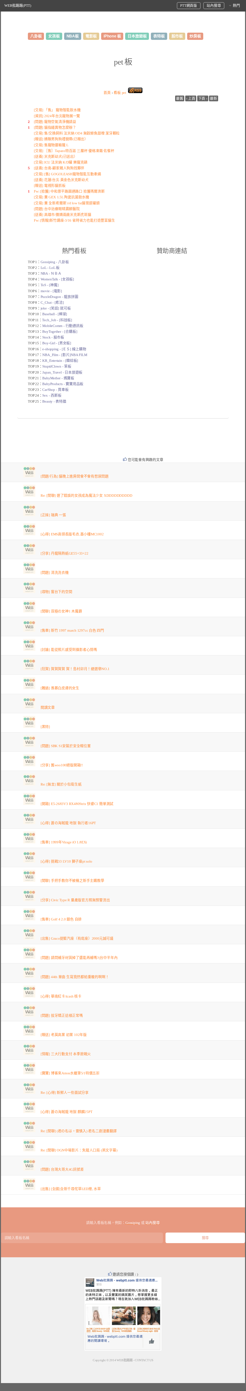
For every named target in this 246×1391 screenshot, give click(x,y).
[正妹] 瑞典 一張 (53, 515)
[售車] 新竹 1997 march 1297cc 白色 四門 (72, 630)
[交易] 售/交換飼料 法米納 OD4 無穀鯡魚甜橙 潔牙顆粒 (77, 133)
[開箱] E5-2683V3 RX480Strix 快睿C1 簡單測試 (77, 804)
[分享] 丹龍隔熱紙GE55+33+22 (64, 553)
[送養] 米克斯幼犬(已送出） (55, 156)
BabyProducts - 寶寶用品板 (62, 384)
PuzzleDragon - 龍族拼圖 (59, 297)
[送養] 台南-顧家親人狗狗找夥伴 (59, 168)
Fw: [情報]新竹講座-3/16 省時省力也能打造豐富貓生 (74, 220)
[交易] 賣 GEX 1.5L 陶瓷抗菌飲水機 (61, 197)
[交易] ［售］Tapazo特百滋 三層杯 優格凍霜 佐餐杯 (74, 151)
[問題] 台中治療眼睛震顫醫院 (57, 209)
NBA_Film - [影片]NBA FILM (64, 355)
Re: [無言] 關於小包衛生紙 (61, 784)
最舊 (179, 98)
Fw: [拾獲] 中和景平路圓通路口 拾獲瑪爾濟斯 (69, 191)
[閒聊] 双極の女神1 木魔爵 (61, 611)
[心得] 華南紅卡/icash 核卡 (61, 996)
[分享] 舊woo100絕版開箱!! (62, 765)
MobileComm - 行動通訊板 (62, 326)
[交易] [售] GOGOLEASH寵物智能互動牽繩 (67, 174)
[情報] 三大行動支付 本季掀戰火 (66, 1054)
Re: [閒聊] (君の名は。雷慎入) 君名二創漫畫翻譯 (79, 1131)
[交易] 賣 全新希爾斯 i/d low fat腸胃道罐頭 (67, 203)
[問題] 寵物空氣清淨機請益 (55, 122)
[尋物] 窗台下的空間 (56, 592)
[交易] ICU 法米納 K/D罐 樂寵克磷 (60, 162)
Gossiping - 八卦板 (55, 262)
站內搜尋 (214, 5)
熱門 (236, 5)
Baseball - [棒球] (54, 314)
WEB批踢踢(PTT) (17, 5)
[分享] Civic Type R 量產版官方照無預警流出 (75, 900)
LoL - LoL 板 (50, 268)
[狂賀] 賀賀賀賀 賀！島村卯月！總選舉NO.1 (75, 669)
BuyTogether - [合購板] (59, 331)
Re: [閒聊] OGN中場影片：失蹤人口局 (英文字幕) (79, 1150)
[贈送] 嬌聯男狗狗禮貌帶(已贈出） (61, 139)
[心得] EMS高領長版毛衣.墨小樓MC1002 (72, 534)
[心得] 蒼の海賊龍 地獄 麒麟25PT (66, 1112)
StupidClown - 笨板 (56, 366)
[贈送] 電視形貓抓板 (50, 185)
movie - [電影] (51, 291)
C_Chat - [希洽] (52, 302)
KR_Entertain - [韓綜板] (60, 361)
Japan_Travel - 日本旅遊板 (62, 372)
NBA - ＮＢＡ (51, 273)
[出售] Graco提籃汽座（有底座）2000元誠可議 (77, 938)
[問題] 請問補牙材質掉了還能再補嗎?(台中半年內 (79, 958)
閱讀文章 (48, 707)
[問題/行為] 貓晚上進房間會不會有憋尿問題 (75, 476)
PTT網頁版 (188, 5)
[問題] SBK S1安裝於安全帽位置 (66, 746)
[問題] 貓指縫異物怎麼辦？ (55, 127)
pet (120, 93)
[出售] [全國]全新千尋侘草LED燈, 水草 (71, 1189)
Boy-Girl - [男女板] (56, 343)
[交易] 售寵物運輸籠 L (51, 145)
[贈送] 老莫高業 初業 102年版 (64, 1035)
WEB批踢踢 (125, 1360)
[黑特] (45, 727)
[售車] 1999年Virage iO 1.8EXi (64, 842)
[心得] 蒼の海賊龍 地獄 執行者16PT (68, 823)
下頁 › (202, 98)
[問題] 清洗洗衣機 (55, 573)
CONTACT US (144, 1360)
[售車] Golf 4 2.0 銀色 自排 (61, 919)
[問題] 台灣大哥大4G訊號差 (62, 1169)
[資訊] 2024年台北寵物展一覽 (57, 116)
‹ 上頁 (190, 98)
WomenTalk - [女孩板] (57, 279)
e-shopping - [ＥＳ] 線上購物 (64, 349)
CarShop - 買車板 (55, 390)
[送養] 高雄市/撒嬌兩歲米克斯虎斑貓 (62, 215)
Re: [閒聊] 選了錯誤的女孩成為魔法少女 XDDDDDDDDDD (86, 495)
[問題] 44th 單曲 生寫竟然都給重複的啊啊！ (75, 977)
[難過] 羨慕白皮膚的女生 (60, 688)
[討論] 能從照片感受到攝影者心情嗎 (69, 650)
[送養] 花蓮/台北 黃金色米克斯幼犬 (61, 180)
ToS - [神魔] (50, 285)
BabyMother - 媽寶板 (58, 378)
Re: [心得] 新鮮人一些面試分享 (65, 1093)
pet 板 (123, 62)
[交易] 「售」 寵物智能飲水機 (57, 110)
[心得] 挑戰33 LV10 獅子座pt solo (66, 861)
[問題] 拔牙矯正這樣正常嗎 (62, 1015)
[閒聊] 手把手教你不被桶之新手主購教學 (72, 881)
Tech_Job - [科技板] (57, 320)
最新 (213, 98)
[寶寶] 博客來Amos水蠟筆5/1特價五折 (70, 1073)
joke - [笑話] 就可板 (56, 308)
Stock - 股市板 (53, 337)
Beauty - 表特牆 (54, 401)
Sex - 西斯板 (51, 395)
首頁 (107, 93)
